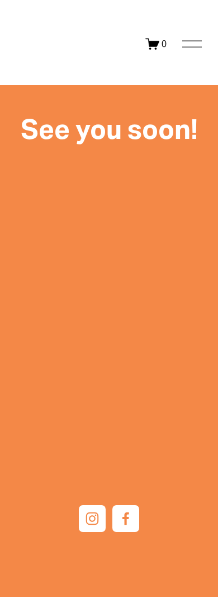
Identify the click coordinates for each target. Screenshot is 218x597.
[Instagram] (92, 518)
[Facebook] (125, 518)
